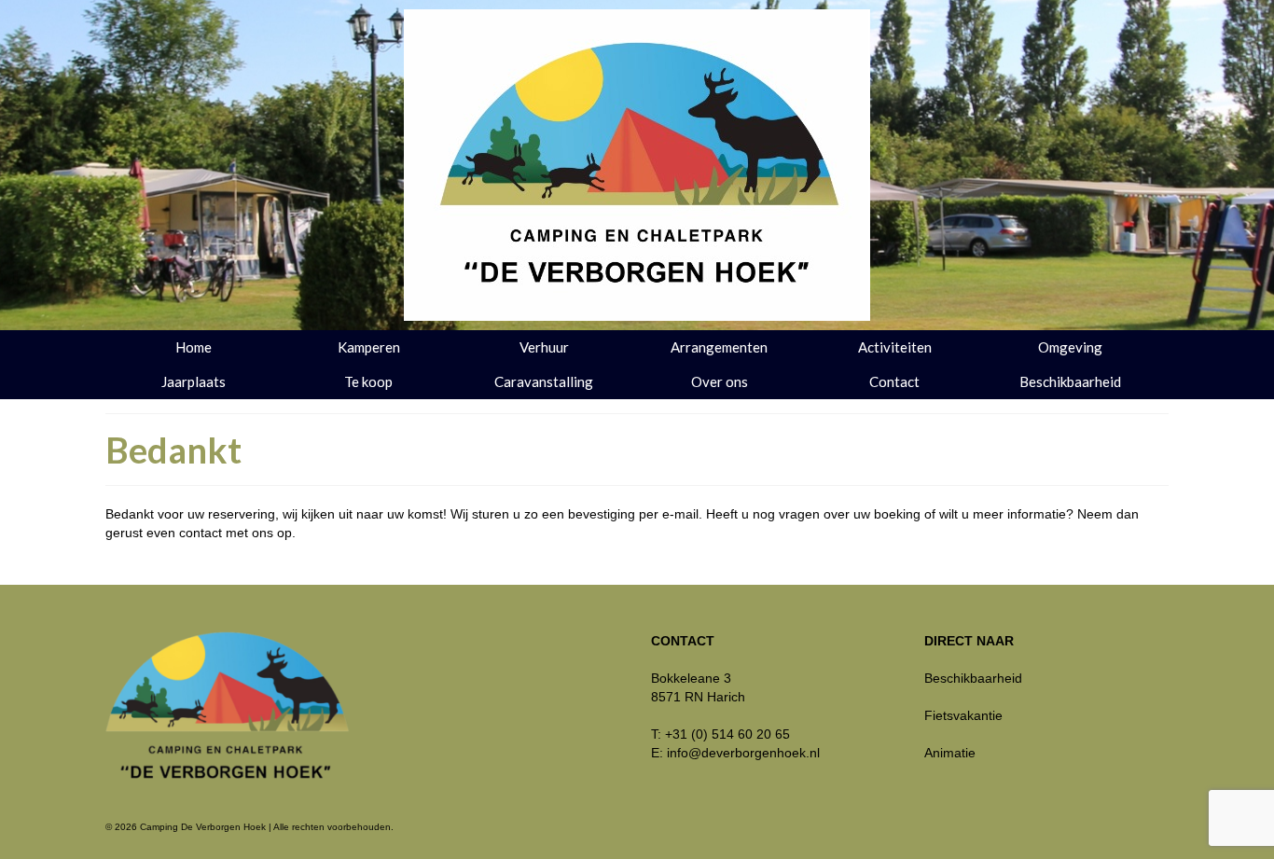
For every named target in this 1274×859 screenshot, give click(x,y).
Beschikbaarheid (973, 678)
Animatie (950, 752)
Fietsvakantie (963, 715)
